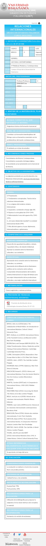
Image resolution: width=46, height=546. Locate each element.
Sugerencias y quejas (27, 540)
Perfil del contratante (17, 540)
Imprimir (35, 23)
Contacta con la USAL (6, 534)
